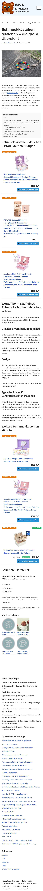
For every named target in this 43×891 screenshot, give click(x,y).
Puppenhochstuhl (8, 884)
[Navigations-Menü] (39, 8)
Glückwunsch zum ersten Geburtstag (14, 755)
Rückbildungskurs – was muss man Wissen (17, 797)
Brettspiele (5, 862)
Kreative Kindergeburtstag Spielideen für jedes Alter (19, 682)
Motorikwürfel (31, 884)
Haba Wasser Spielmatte (10, 881)
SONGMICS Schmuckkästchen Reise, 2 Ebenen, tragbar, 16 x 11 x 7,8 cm (19, 551)
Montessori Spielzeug (9, 833)
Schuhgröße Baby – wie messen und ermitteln (17, 748)
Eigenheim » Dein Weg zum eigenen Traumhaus (18, 696)
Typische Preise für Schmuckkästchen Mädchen (20, 131)
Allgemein (5, 855)
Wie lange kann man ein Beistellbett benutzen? (17, 769)
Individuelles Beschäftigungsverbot (13, 819)
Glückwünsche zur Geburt (11, 790)
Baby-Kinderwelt (9, 43)
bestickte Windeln (8, 889)
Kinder (4, 866)
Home (4, 23)
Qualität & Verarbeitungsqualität (16, 127)
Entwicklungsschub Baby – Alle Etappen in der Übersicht (21, 787)
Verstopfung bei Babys (9, 826)
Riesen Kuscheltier (8, 812)
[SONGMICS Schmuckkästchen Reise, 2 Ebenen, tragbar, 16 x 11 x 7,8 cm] (21, 539)
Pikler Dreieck (6, 837)
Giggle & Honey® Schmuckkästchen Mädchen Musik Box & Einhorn (18, 460)
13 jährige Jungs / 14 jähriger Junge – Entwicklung (19, 844)
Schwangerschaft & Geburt (11, 869)
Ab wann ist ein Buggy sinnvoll (12, 815)
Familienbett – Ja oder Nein (11, 692)
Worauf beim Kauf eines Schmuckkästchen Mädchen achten (21, 124)
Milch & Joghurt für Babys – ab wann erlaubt (17, 840)
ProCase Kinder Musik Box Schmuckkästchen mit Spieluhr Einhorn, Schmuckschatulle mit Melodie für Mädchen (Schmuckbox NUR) (21, 178)
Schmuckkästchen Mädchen (11, 808)
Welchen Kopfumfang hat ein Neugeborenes (17, 741)
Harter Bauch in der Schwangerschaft (14, 822)
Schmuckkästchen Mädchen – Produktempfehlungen (21, 120)
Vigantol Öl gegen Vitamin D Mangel (14, 765)
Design (9, 129)
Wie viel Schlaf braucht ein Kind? (13, 699)
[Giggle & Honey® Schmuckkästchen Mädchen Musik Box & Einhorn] (21, 447)
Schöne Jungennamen (9, 773)
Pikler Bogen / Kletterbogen (11, 829)
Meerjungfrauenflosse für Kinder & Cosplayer (17, 762)
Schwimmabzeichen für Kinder (12, 758)
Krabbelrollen (6, 886)
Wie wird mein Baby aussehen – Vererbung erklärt (19, 801)
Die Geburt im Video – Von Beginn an (14, 794)
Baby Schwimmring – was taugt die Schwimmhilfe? (19, 805)
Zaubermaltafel (27, 881)
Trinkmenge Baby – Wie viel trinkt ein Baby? (17, 780)
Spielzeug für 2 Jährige (9, 744)
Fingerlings (20, 884)
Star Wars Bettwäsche (21, 886)
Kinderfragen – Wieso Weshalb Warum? (15, 776)
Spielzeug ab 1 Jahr (8, 751)
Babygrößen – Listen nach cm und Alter (15, 783)
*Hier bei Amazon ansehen (29, 190)
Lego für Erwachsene (24, 889)
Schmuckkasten (12, 93)
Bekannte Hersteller (10, 136)
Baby (3, 858)
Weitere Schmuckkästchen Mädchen (16, 134)
